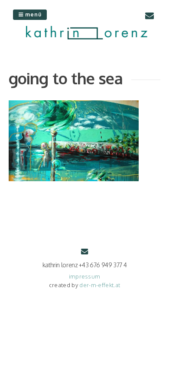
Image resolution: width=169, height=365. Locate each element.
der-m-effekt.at (99, 285)
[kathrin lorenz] (86, 36)
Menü (32, 14)
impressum (85, 276)
